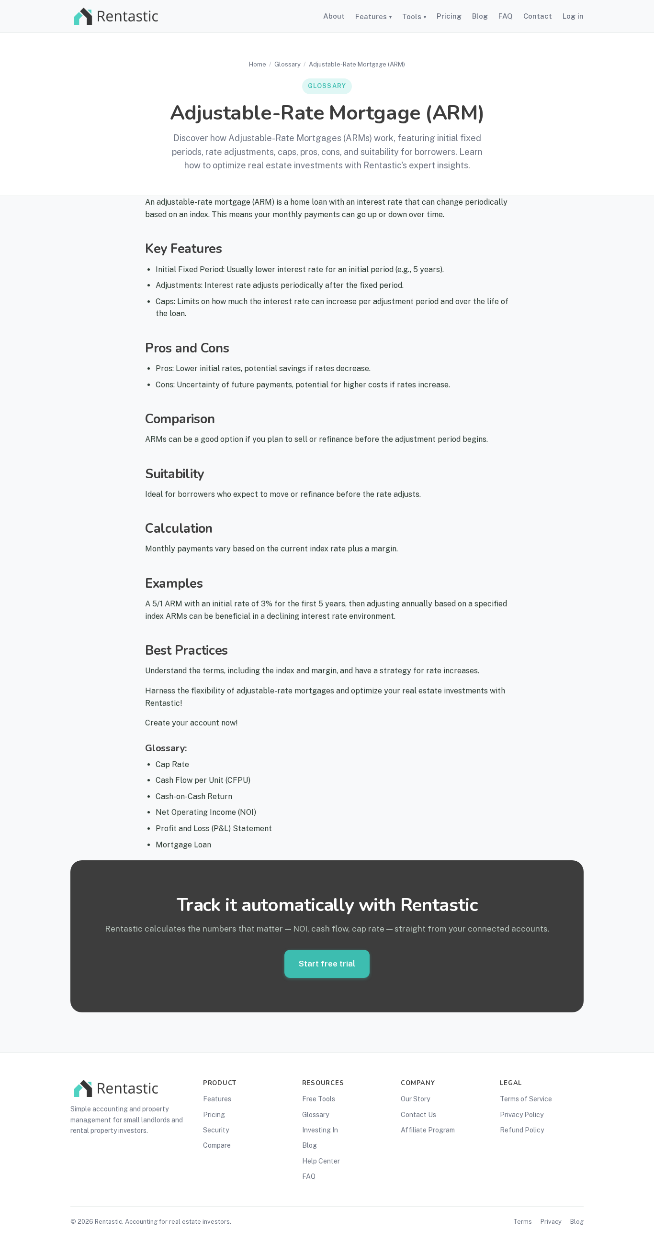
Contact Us (418, 1115)
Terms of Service (526, 1099)
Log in (573, 16)
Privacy (551, 1221)
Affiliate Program (428, 1130)
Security (216, 1130)
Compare (217, 1145)
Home (257, 64)
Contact (537, 16)
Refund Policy (522, 1130)
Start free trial (327, 963)
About (334, 16)
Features (373, 16)
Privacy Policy (521, 1115)
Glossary (287, 64)
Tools (414, 16)
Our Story (415, 1099)
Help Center (321, 1161)
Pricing (449, 16)
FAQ (505, 16)
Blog (480, 16)
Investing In (320, 1130)
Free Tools (318, 1099)
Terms (522, 1221)
